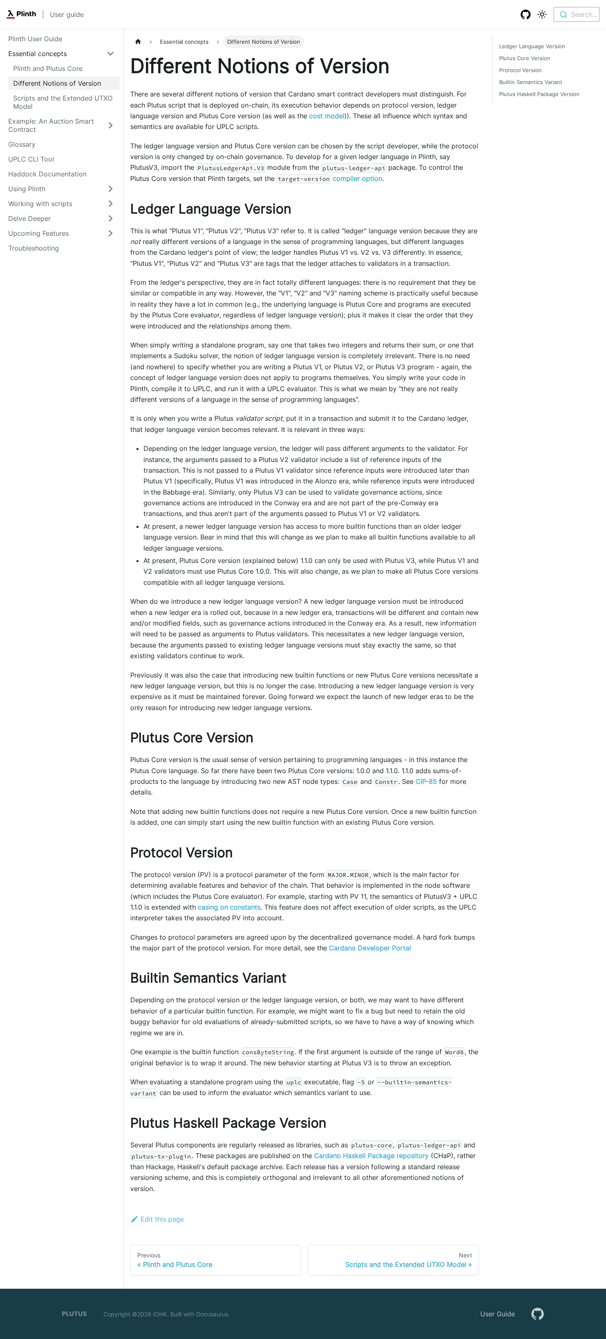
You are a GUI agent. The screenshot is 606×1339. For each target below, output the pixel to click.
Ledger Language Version (532, 46)
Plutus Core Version (524, 58)
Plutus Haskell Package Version (539, 94)
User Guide (497, 1314)
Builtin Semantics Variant (530, 82)
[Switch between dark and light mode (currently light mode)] (542, 14)
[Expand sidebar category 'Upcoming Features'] (110, 233)
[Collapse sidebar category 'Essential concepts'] (110, 53)
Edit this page (162, 1219)
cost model (326, 116)
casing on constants (229, 907)
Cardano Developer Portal (370, 948)
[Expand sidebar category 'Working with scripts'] (110, 203)
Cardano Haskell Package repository (371, 1155)
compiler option (357, 178)
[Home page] (138, 41)
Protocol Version (520, 70)
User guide (67, 14)
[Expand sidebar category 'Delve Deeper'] (110, 218)
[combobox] (576, 14)
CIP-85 (426, 781)
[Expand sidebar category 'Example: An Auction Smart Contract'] (110, 125)
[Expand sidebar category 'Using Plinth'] (110, 188)
